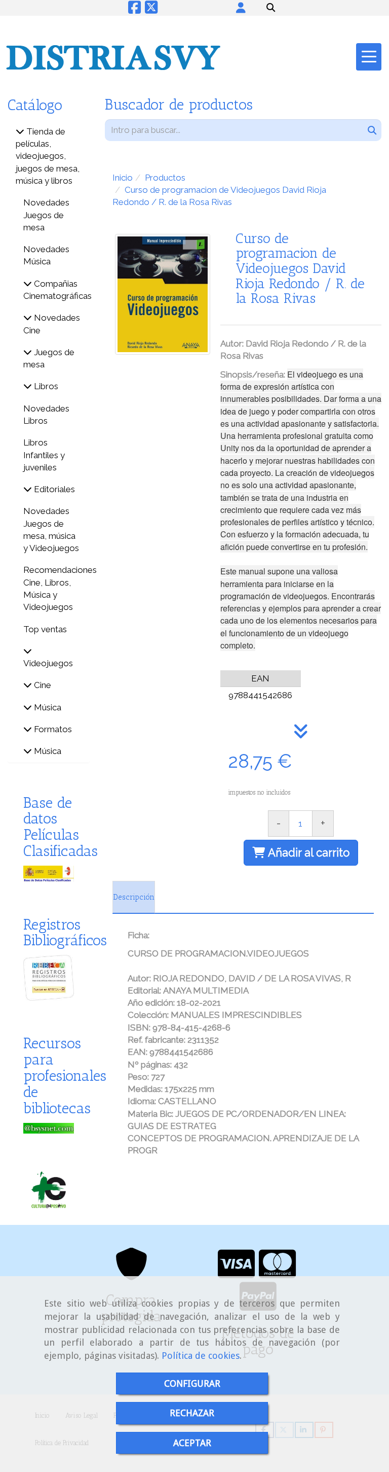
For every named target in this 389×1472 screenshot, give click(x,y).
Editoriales (53, 489)
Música (46, 707)
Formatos (52, 729)
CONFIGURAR (192, 1383)
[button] (241, 7)
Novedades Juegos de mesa (46, 214)
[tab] (133, 897)
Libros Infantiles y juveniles (44, 454)
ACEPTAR (192, 1442)
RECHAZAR (192, 1413)
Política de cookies (201, 1355)
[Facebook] (134, 10)
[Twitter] (151, 10)
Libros (45, 386)
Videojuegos (48, 663)
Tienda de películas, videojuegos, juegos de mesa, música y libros (48, 156)
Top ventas (45, 629)
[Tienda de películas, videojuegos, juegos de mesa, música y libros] (20, 131)
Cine (41, 685)
